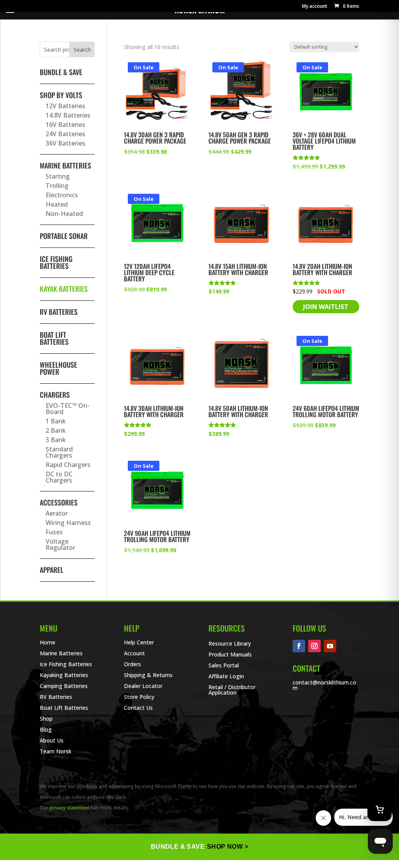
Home (47, 642)
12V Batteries (65, 106)
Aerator (57, 513)
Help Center (139, 642)
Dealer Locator (143, 686)
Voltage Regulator (60, 544)
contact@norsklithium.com (324, 685)
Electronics (62, 195)
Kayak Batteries (64, 289)
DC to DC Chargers (59, 477)
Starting (58, 176)
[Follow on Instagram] (314, 646)
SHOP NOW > (227, 846)
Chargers (55, 395)
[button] (346, 6)
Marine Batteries (65, 165)
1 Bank (56, 421)
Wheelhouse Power (58, 368)
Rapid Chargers (68, 464)
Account (134, 653)
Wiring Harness (68, 522)
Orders (132, 664)
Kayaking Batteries (64, 675)
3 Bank (56, 439)
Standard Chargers (59, 452)
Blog (46, 729)
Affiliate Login (226, 676)
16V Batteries (65, 124)
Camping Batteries (64, 686)
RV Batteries (59, 312)
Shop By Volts (61, 95)
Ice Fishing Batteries (56, 262)
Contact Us (138, 707)
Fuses (54, 532)
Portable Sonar (64, 236)
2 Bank (56, 430)
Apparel (52, 570)
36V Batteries (65, 143)
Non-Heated (64, 213)
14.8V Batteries (68, 115)
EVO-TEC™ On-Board (68, 408)
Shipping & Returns (148, 675)
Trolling (57, 185)
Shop (46, 718)
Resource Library (229, 643)
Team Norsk (55, 751)
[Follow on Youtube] (330, 646)
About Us (52, 740)
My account (314, 6)
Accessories (59, 502)
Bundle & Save (61, 72)
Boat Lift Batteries (54, 338)
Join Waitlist (325, 306)
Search (82, 49)
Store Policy (139, 696)
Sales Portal (223, 665)
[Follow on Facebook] (299, 646)
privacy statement (69, 807)
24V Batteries (65, 134)
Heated (57, 204)
